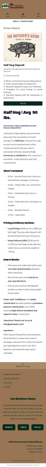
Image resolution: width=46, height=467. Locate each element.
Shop (7, 17)
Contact (7, 387)
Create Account (27, 21)
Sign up (23, 103)
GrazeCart (36, 465)
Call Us (23, 427)
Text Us (37, 427)
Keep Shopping (12, 28)
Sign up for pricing (12, 76)
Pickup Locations (11, 378)
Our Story (8, 383)
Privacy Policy (16, 461)
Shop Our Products (12, 374)
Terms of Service (29, 461)
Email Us (9, 427)
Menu (38, 17)
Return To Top (23, 366)
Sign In (23, 17)
